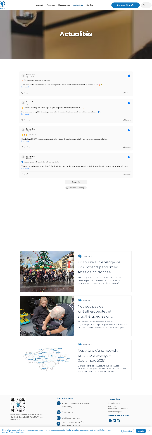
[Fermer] (149, 431)
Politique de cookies (16, 432)
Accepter (141, 431)
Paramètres (127, 431)
